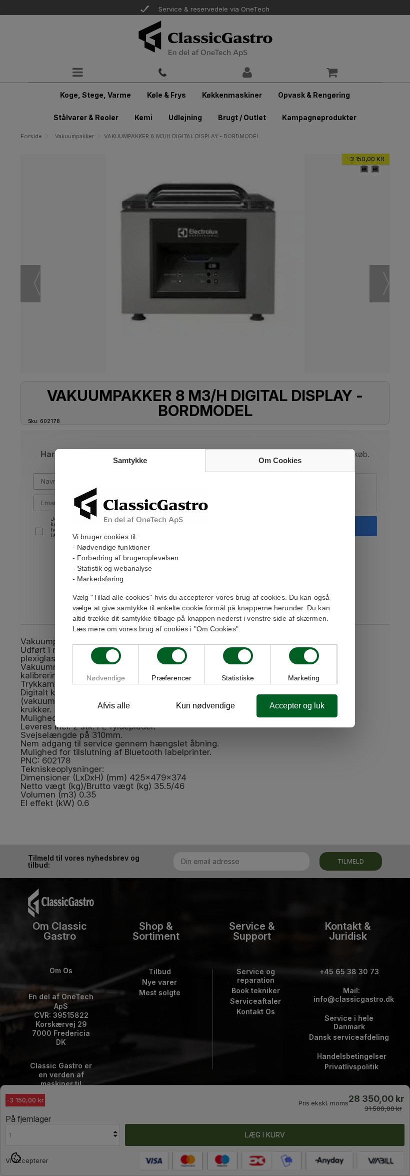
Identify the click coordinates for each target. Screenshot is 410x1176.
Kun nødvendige (205, 705)
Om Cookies (280, 460)
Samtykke (130, 460)
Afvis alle (114, 705)
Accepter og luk (297, 705)
